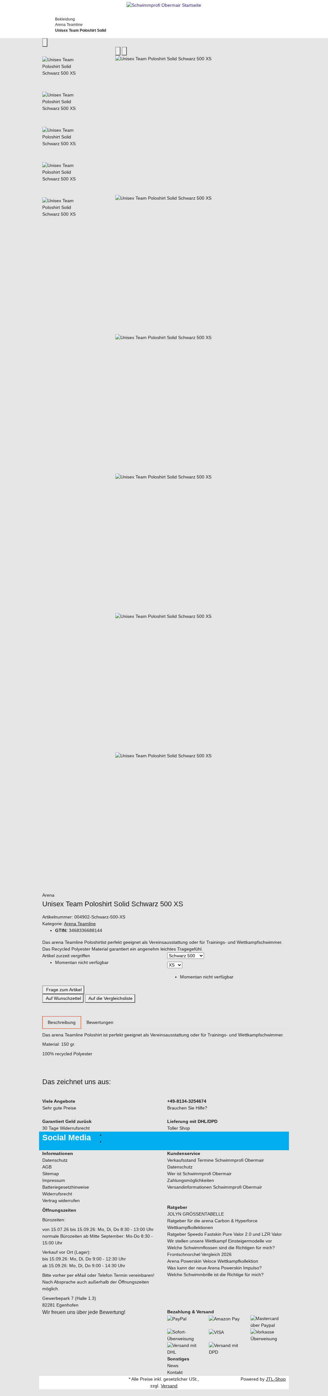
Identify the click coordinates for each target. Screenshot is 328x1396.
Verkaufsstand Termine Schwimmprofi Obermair (215, 1160)
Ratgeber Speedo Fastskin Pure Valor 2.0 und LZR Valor (224, 1234)
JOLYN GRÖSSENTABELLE (195, 1214)
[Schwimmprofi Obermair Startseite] (164, 5)
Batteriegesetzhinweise (65, 1187)
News (172, 1365)
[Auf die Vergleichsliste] (117, 51)
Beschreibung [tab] (62, 1022)
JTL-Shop (276, 1379)
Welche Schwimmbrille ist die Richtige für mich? (215, 1274)
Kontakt (175, 1372)
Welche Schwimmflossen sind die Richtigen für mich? (221, 1247)
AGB (47, 1166)
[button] (164, 1392)
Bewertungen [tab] (99, 1022)
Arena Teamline (80, 923)
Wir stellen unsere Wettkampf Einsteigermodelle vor (219, 1240)
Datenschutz (55, 1160)
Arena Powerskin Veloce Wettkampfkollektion (212, 1261)
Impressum (53, 1180)
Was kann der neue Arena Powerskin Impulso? (214, 1267)
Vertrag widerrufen (61, 1200)
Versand (169, 1385)
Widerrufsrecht (57, 1193)
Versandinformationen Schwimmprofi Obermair (214, 1187)
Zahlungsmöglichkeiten (190, 1180)
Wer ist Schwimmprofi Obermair (199, 1173)
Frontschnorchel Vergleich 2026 (199, 1254)
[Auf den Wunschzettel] (124, 51)
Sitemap (50, 1173)
